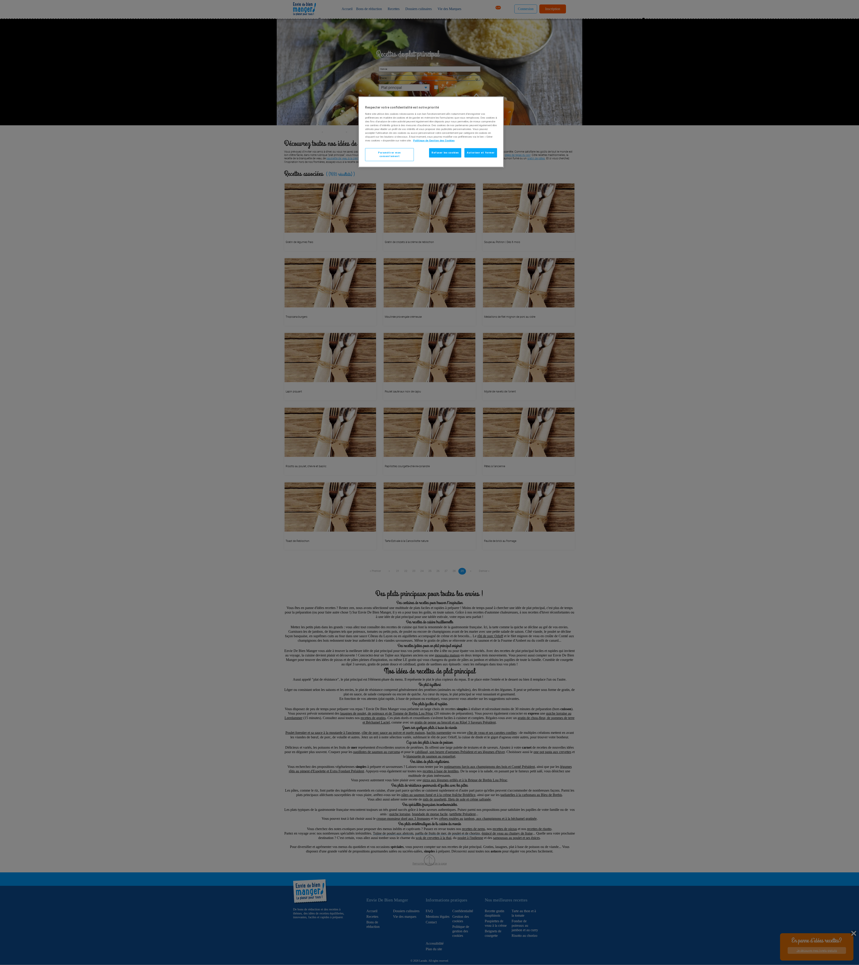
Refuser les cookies (445, 152)
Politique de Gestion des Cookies (434, 140)
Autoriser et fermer (481, 152)
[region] (431, 131)
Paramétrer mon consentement (389, 154)
